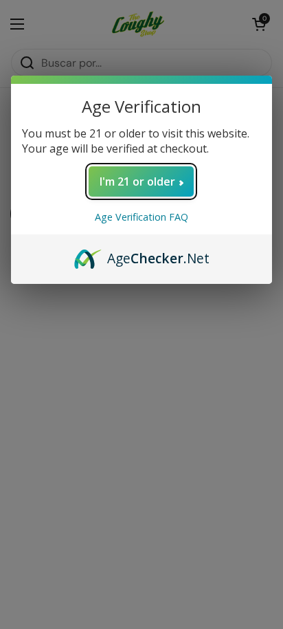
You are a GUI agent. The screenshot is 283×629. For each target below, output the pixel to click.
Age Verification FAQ (141, 216)
